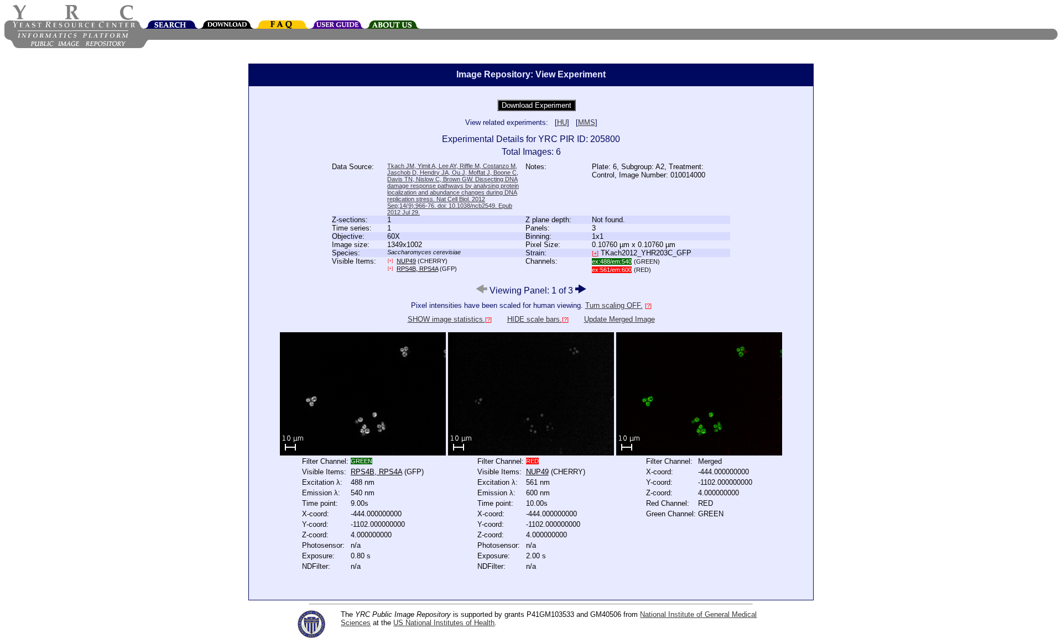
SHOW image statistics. (446, 319)
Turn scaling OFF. (614, 305)
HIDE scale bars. (534, 319)
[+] (595, 253)
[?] (648, 305)
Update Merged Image (619, 319)
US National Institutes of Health (443, 623)
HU (562, 122)
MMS (586, 122)
